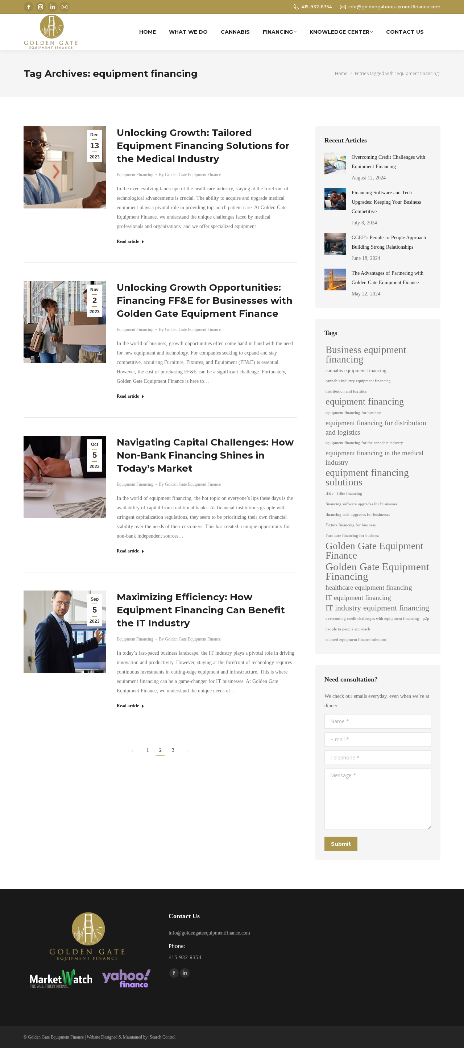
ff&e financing (349, 494)
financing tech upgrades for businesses (358, 515)
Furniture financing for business (352, 536)
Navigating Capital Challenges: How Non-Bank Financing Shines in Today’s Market (205, 455)
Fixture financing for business (351, 525)
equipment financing (365, 401)
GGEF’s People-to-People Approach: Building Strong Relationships (389, 242)
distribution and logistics (346, 391)
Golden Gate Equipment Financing (377, 571)
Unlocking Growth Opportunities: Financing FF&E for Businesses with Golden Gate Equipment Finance (205, 300)
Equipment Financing (135, 174)
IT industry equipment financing (377, 607)
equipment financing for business (353, 413)
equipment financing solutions (367, 477)
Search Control (162, 1037)
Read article (128, 241)
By (190, 174)
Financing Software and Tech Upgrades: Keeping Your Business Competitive (386, 202)
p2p (426, 619)
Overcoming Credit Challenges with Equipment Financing (388, 161)
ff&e (330, 494)
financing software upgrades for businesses (361, 504)
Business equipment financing (366, 354)
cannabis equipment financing (356, 370)
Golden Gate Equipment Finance (374, 550)
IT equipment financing (358, 597)
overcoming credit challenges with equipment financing (372, 619)
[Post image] (335, 163)
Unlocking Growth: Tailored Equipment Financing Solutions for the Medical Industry (203, 146)
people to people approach (348, 629)
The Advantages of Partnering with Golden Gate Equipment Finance (387, 277)
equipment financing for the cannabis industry (364, 443)
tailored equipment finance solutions (356, 640)
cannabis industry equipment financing (358, 381)
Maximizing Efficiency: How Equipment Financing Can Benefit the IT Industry (201, 610)
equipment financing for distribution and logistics (376, 427)
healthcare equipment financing (369, 587)
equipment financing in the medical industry (374, 457)
